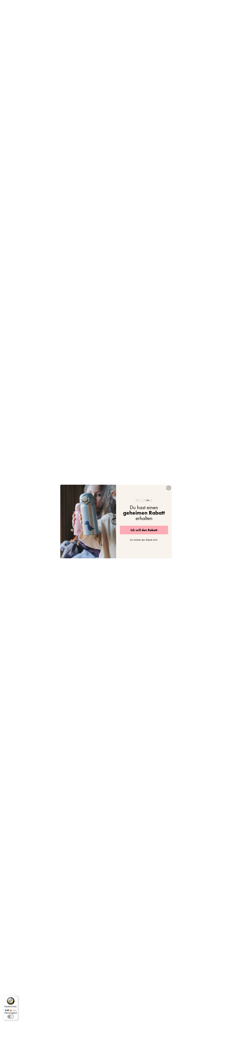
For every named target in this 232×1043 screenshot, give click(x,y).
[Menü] (16, 997)
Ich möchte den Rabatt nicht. (144, 539)
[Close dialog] (169, 488)
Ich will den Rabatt (144, 530)
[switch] (10, 1017)
